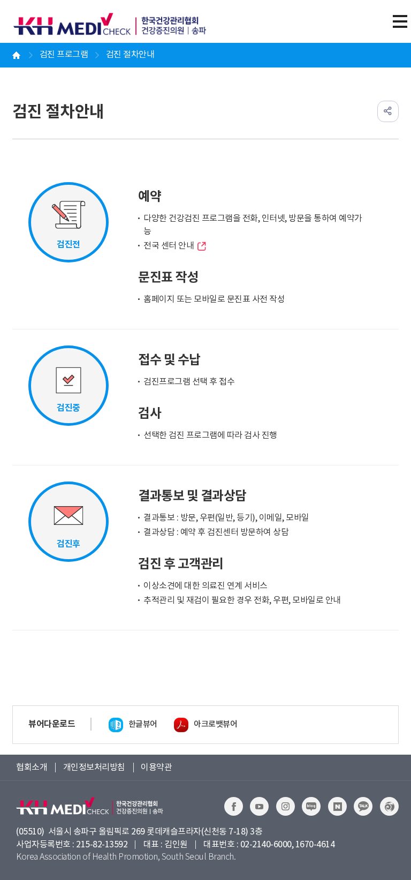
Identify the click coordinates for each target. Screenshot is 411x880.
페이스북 (233, 806)
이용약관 (156, 767)
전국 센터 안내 (168, 246)
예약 (337, 806)
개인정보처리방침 (94, 767)
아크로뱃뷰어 (215, 724)
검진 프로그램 (64, 54)
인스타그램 (285, 806)
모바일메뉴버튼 (400, 21)
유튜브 (259, 806)
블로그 (311, 806)
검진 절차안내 (130, 54)
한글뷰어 (142, 724)
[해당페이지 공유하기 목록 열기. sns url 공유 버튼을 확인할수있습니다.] (388, 111)
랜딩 (389, 806)
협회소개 (31, 767)
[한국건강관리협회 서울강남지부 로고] (115, 24)
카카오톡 (363, 806)
